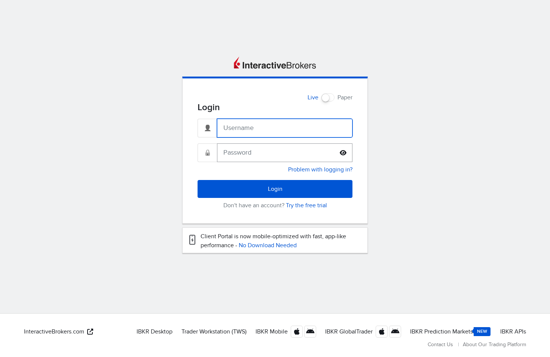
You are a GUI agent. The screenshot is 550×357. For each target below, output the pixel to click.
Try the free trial (306, 205)
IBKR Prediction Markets (448, 331)
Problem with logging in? (320, 169)
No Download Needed (268, 245)
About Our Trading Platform (494, 344)
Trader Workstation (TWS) (214, 331)
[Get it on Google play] (310, 332)
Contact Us (440, 344)
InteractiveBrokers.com (54, 331)
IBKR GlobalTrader (349, 331)
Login (275, 189)
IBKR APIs (513, 331)
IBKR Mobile (272, 331)
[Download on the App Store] (297, 332)
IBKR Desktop (154, 331)
